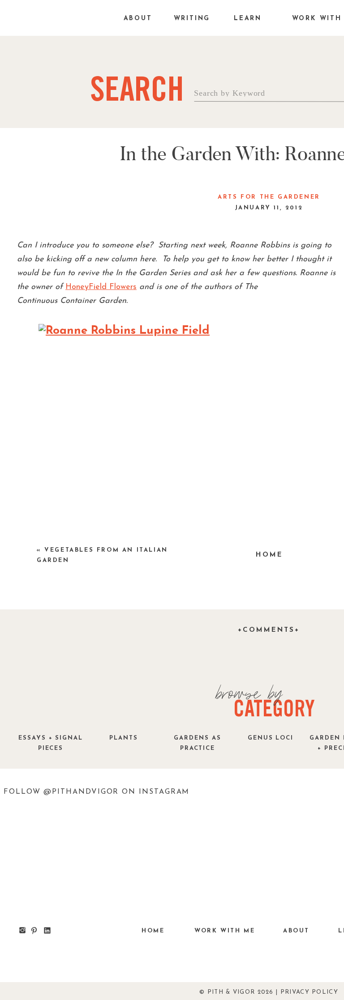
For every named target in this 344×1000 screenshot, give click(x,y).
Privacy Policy (309, 992)
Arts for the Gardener (269, 197)
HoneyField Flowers (101, 287)
